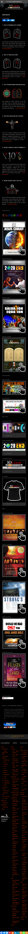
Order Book (3, 805)
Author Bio (3, 800)
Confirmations (14, 798)
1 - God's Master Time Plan (5, 752)
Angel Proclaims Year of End (15, 809)
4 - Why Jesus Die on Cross (24, 868)
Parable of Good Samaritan (14, 869)
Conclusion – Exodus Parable (24, 846)
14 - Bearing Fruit (6, 783)
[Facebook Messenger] (8, 20)
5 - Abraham (5, 764)
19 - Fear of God (5, 796)
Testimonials (5, 807)
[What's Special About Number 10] (12, 161)
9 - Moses (5, 772)
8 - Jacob (5, 770)
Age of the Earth (15, 779)
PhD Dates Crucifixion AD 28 (15, 874)
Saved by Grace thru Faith (24, 814)
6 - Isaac (4, 766)
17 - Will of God (5, 790)
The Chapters (4, 749)
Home (5, 736)
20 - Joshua (4, 798)
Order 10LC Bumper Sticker (24, 913)
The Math (13, 749)
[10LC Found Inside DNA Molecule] (12, 98)
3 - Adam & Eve (6, 760)
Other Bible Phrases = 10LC (24, 841)
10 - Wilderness (5, 774)
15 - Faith (4, 785)
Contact (16, 737)
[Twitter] (13, 20)
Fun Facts (22, 850)
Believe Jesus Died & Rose (24, 827)
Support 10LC (24, 916)
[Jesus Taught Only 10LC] (12, 194)
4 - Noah (4, 762)
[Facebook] (4, 20)
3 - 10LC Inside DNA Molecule (24, 862)
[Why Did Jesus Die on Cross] (12, 129)
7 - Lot (4, 768)
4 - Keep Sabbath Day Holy (24, 765)
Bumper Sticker (15, 911)
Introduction (5, 802)
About (9, 736)
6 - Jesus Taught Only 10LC (24, 878)
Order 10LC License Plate (24, 897)
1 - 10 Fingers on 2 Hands (24, 853)
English (6, 698)
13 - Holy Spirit (5, 780)
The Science (13, 776)
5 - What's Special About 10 (24, 873)
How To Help (14, 906)
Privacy (12, 737)
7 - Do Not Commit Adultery (23, 778)
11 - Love (4, 776)
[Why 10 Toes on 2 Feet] (12, 68)
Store (12, 878)
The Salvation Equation (24, 800)
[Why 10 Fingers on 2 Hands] (12, 39)
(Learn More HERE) (6, 48)
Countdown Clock (15, 792)
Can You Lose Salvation (24, 835)
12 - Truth (4, 778)
